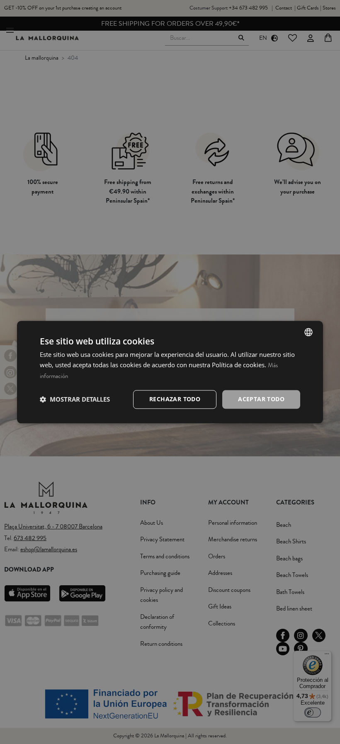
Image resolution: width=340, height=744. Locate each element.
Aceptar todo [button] (261, 399)
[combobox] (308, 332)
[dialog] (170, 372)
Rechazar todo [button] (174, 399)
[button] (75, 399)
